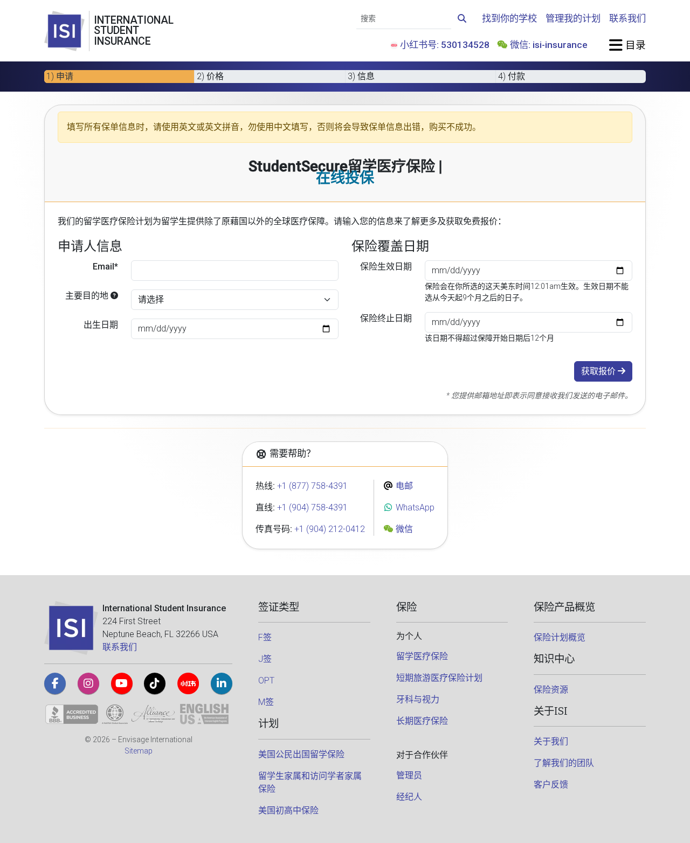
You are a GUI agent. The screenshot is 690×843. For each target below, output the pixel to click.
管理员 (409, 775)
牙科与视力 (417, 699)
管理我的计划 (573, 18)
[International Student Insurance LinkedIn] (221, 683)
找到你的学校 (509, 18)
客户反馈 (551, 784)
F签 (265, 637)
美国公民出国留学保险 (301, 754)
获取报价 (599, 371)
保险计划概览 (559, 637)
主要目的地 (88, 296)
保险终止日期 (386, 318)
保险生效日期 (386, 266)
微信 (403, 529)
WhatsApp (414, 507)
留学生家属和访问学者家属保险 (310, 782)
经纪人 (409, 797)
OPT (266, 680)
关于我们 (551, 741)
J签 (265, 659)
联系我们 (627, 18)
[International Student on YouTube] (122, 683)
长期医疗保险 (422, 721)
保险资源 (551, 690)
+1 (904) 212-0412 (329, 529)
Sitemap (139, 751)
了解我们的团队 (564, 763)
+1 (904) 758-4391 (312, 507)
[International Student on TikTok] (154, 683)
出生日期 (101, 325)
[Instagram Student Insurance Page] (88, 683)
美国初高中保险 (288, 810)
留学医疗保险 (422, 656)
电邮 (403, 486)
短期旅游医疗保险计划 (439, 678)
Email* (105, 266)
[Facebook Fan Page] (55, 683)
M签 (266, 702)
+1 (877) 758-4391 (312, 486)
